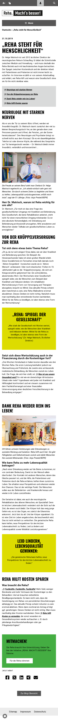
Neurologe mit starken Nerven (19, 89)
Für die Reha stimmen (19, 660)
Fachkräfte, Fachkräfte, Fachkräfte (20, 589)
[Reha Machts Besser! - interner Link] (22, 13)
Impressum (25, 711)
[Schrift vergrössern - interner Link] (4, 3)
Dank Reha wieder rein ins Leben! (20, 98)
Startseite (6, 29)
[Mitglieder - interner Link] (40, 3)
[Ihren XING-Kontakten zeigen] (28, 677)
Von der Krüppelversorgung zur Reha (22, 94)
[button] (5, 716)
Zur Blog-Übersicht (29, 693)
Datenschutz (40, 711)
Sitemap (13, 711)
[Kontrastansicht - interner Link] (9, 3)
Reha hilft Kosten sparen (17, 103)
